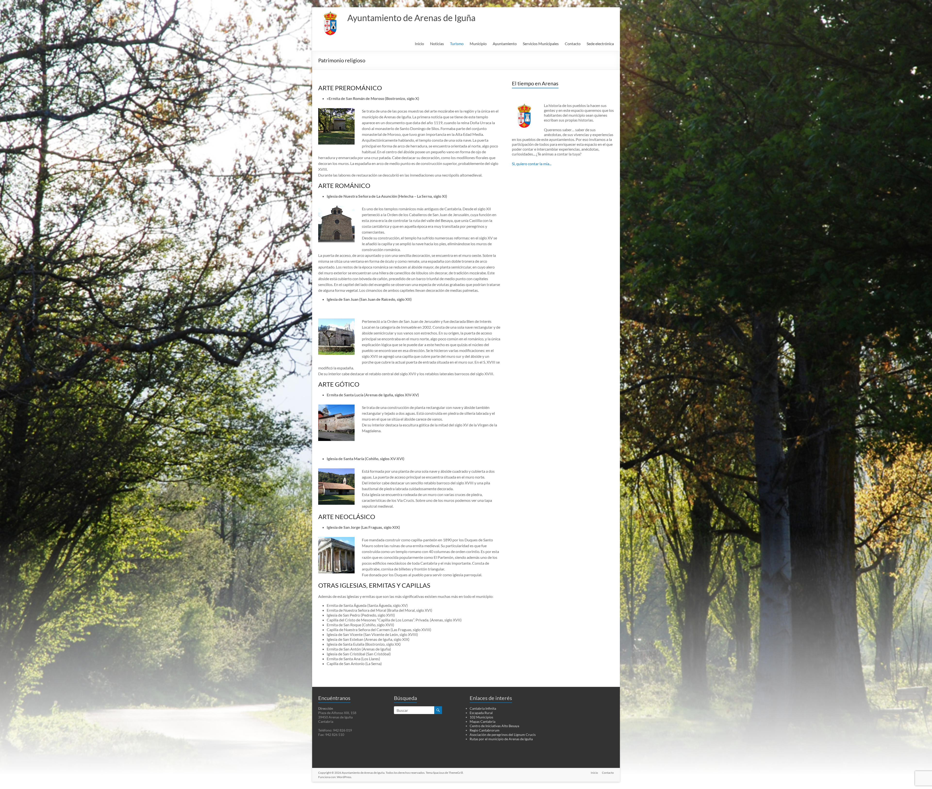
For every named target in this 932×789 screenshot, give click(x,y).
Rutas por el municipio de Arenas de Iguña (501, 739)
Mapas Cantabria (482, 721)
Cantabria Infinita (483, 708)
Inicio (419, 43)
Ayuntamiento (505, 43)
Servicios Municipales (541, 43)
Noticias (437, 43)
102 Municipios (481, 717)
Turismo (457, 43)
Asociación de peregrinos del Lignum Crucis (503, 734)
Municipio (478, 43)
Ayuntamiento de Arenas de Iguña (411, 17)
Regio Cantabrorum (484, 730)
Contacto (573, 43)
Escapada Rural (481, 713)
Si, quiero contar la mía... (531, 163)
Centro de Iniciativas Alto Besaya (494, 726)
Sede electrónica (600, 43)
